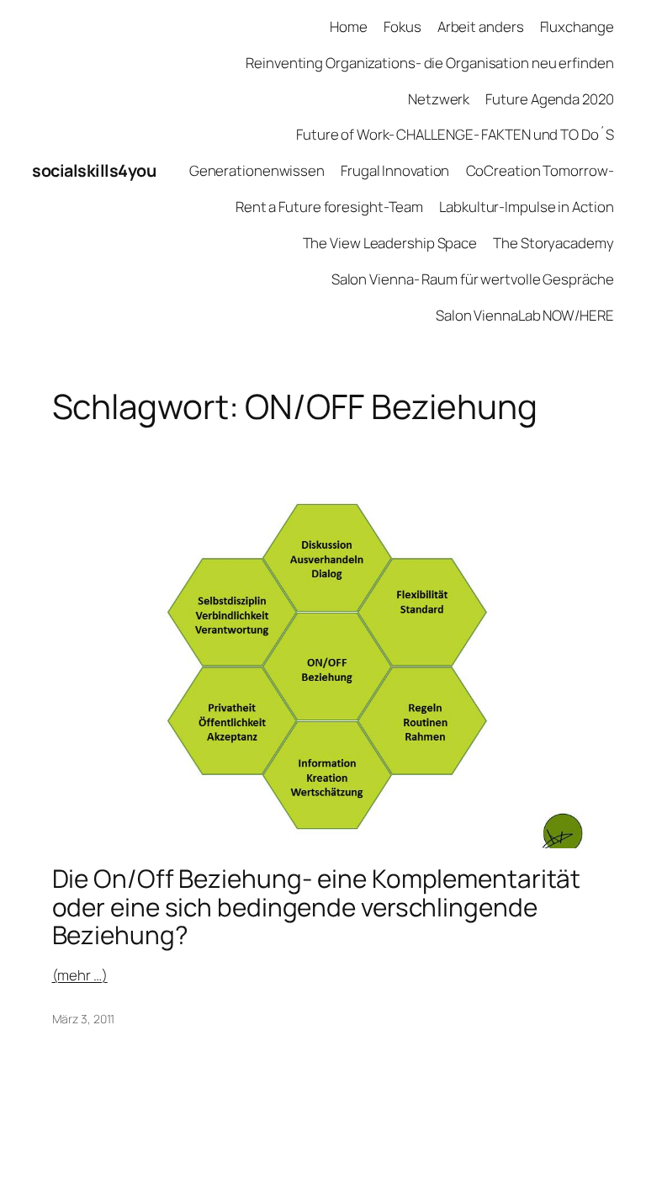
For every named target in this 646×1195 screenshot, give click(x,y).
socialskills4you (94, 170)
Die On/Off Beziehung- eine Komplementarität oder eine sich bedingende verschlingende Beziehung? (316, 906)
